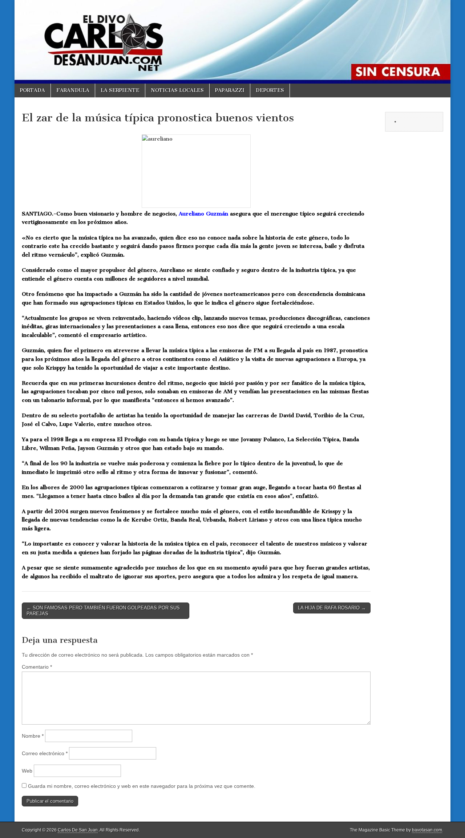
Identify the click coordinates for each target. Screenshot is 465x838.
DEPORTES (270, 90)
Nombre (33, 736)
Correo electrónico (45, 753)
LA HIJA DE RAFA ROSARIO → (332, 608)
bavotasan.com (427, 830)
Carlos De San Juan (78, 830)
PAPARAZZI (229, 90)
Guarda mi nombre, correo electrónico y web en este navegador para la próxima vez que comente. (141, 786)
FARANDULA (72, 90)
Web (27, 771)
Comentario (37, 667)
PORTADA (32, 90)
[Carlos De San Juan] (232, 42)
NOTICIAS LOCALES (177, 90)
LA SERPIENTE (120, 90)
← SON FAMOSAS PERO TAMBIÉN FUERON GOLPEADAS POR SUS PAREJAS (103, 610)
